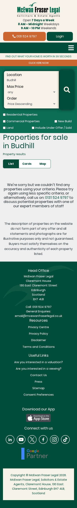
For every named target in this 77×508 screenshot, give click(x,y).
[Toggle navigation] (71, 47)
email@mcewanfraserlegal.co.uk (38, 316)
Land (10, 128)
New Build (65, 121)
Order (12, 98)
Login (60, 36)
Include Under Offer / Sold (53, 128)
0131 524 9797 (26, 36)
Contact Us (38, 375)
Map (42, 164)
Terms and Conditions (39, 347)
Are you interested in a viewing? (38, 369)
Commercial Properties (23, 121)
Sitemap (38, 388)
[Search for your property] (67, 90)
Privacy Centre (38, 327)
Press (38, 382)
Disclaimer (38, 340)
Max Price (15, 86)
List (11, 164)
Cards (27, 164)
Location (14, 74)
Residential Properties (22, 115)
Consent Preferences (38, 395)
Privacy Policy (38, 334)
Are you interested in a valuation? (38, 362)
